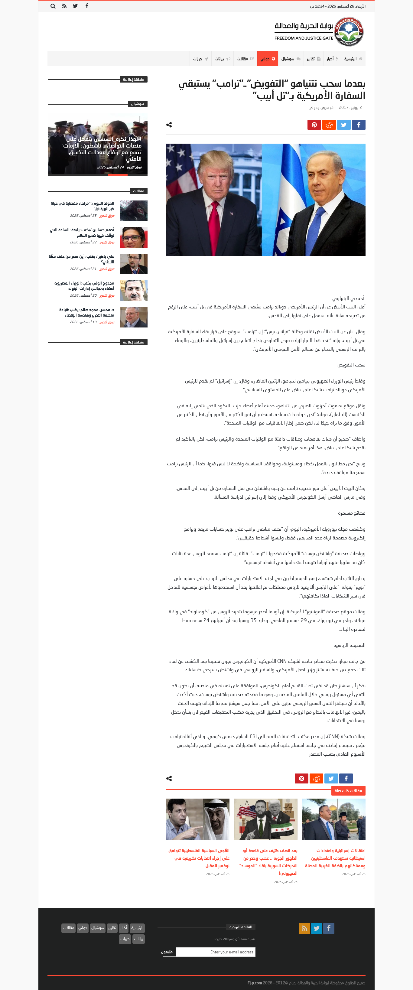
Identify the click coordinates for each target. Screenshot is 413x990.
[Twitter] (75, 6)
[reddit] (329, 125)
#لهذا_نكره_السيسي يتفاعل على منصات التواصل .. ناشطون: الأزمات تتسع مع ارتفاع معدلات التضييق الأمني (102, 148)
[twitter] (344, 125)
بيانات (138, 938)
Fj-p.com (255, 982)
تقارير (112, 927)
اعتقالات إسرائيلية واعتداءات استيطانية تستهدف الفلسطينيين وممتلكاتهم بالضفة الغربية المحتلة (335, 858)
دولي (82, 927)
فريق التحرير (133, 167)
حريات (125, 938)
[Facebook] (86, 6)
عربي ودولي (319, 107)
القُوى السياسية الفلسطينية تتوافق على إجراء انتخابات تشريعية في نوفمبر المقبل (198, 858)
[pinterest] (314, 125)
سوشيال (97, 927)
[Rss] (64, 6)
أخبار (123, 927)
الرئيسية (137, 927)
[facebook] (359, 125)
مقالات (68, 927)
